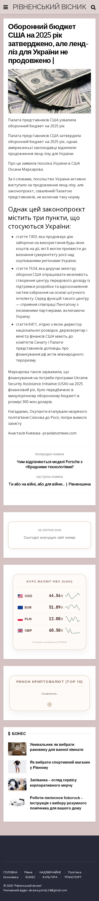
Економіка (10, 877)
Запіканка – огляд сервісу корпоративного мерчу (53, 782)
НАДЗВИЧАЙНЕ (50, 872)
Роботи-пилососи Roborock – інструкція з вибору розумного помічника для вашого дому (58, 803)
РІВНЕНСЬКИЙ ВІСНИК (49, 6)
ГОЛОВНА (10, 872)
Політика (74, 872)
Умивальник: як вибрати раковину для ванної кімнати (56, 747)
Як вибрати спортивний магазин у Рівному (60, 765)
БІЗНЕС (30, 877)
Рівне (28, 872)
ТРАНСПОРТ (73, 877)
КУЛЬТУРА (50, 877)
